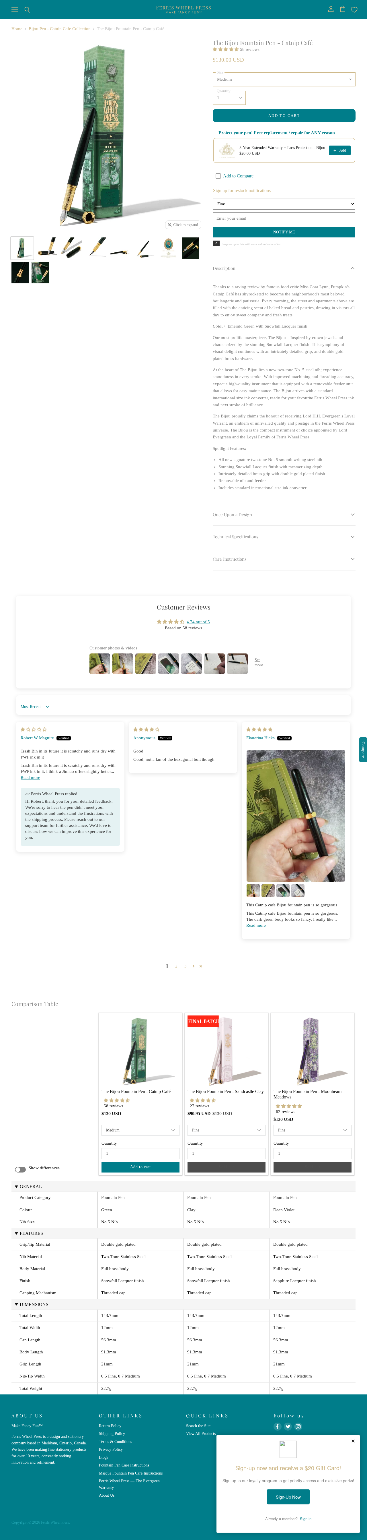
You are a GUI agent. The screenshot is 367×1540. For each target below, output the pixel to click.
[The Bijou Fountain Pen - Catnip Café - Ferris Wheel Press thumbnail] (119, 248)
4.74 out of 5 (198, 622)
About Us (106, 1495)
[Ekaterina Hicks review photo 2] (253, 890)
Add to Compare (238, 175)
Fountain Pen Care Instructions (124, 1465)
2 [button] (176, 966)
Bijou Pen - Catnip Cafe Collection (60, 28)
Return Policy (110, 1425)
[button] (226, 49)
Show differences (44, 1168)
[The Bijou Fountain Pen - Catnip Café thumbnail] (22, 248)
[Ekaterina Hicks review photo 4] (283, 890)
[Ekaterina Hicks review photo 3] (268, 890)
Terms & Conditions (115, 1441)
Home (16, 28)
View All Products (201, 1433)
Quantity (109, 1143)
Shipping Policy (112, 1433)
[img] (34, 729)
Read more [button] (30, 777)
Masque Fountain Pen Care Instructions (131, 1473)
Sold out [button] (226, 1167)
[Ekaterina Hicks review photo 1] (295, 816)
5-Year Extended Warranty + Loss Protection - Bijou (282, 148)
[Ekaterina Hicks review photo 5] (298, 890)
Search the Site (198, 1425)
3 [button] (185, 966)
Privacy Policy (111, 1449)
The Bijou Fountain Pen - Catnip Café (136, 1091)
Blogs (103, 1457)
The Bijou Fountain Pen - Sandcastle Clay (226, 1091)
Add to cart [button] (140, 1167)
